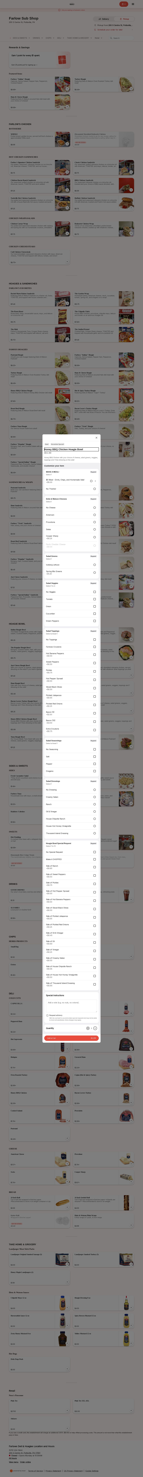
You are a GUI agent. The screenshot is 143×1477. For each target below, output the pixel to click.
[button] (71, 1038)
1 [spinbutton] (91, 1028)
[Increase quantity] (95, 1028)
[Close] (96, 437)
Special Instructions (55, 995)
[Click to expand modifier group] (95, 481)
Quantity (50, 1028)
